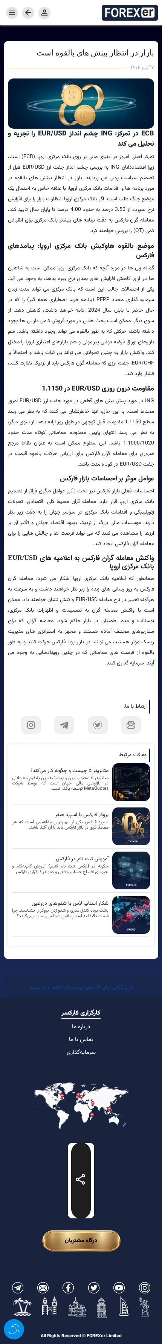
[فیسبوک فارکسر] (68, 1287)
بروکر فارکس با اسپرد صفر (82, 815)
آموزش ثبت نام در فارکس (82, 859)
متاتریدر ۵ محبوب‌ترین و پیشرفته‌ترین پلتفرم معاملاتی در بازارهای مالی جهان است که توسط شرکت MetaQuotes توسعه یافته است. (60, 783)
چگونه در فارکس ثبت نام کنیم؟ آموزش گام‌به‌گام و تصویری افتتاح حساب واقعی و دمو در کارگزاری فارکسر (60, 869)
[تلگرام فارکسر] (17, 1287)
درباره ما (81, 1026)
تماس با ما (81, 1039)
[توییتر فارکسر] (93, 1287)
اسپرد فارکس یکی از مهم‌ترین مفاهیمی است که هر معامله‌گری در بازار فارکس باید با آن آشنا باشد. (60, 825)
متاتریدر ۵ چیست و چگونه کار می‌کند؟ (70, 771)
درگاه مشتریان (81, 1240)
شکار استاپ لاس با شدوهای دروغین (70, 904)
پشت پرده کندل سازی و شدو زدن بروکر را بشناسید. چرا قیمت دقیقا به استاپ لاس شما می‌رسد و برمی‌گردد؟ (60, 913)
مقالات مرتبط (133, 755)
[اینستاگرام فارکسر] (144, 1287)
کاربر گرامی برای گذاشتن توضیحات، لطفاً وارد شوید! (81, 987)
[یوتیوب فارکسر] (119, 1287)
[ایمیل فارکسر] (43, 1287)
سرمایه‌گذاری (81, 1052)
